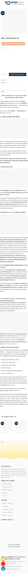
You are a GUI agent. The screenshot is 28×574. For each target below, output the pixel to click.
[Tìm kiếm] (26, 2)
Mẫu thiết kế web (5, 432)
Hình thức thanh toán (7, 489)
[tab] (14, 91)
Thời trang (4, 506)
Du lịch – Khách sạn (7, 512)
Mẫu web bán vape (20, 432)
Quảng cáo (5, 493)
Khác (10, 35)
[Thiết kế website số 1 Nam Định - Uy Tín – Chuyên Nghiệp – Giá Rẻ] (14, 2)
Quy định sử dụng (6, 483)
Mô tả (3, 91)
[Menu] (2, 3)
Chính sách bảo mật (7, 487)
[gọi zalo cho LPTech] (3, 568)
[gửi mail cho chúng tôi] (3, 559)
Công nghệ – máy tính (7, 509)
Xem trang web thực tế (13, 43)
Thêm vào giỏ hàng (17, 74)
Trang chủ (4, 35)
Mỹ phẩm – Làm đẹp (7, 515)
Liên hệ (4, 496)
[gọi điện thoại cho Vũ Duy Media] (3, 564)
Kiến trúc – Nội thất (7, 503)
